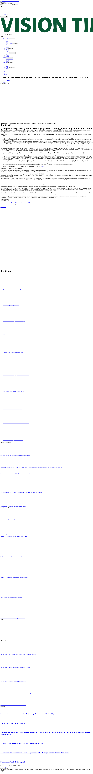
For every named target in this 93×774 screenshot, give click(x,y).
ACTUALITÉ (6, 38)
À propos (2, 764)
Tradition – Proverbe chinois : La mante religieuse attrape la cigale (14, 536)
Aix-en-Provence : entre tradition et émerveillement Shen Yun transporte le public (17, 693)
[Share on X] (4, 125)
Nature (7, 66)
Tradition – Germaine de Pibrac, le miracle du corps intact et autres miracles (16, 556)
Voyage (7, 55)
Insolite (7, 54)
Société (7, 68)
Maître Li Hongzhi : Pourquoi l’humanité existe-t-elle (11, 533)
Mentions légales (4, 767)
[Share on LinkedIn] (8, 125)
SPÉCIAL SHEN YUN (8, 72)
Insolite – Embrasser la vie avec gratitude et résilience (11, 597)
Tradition (7, 47)
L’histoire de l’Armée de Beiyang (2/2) (13, 762)
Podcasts (5, 74)
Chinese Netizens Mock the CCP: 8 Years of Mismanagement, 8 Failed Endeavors (20, 202)
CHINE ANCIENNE (7, 43)
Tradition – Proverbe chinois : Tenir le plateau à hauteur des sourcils (14, 577)
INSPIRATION (6, 53)
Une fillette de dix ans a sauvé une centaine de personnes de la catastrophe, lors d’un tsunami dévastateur (21, 492)
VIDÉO (4, 73)
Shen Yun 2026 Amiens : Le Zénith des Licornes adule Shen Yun (13, 705)
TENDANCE (6, 67)
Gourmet (7, 56)
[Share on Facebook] (2, 125)
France (7, 39)
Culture (7, 50)
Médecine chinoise (9, 59)
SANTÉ (4, 57)
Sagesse (7, 45)
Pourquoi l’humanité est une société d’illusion (10, 519)
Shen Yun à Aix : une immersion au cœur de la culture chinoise (13, 681)
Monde (7, 42)
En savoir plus (3, 772)
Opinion (7, 70)
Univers (7, 64)
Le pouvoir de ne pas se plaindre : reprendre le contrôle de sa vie (13, 506)
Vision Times (4, 82)
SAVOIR (5, 62)
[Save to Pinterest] (6, 125)
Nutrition (7, 61)
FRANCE (5, 48)
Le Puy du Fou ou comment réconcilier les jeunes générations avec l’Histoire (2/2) (27, 714)
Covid (43, 166)
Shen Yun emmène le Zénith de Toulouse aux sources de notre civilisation (15, 667)
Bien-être (7, 60)
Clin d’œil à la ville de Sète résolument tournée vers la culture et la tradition (15, 455)
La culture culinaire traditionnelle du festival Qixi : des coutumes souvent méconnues (17, 473)
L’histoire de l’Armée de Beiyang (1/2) (13, 723)
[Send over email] (10, 125)
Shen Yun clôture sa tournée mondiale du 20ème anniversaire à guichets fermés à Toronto (18, 654)
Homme (7, 63)
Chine (7, 41)
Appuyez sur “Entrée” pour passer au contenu (10, 1)
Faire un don (5, 14)
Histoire (7, 44)
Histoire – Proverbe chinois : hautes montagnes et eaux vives (13, 618)
